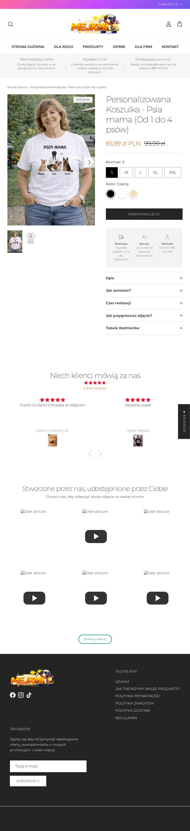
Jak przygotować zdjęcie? (129, 315)
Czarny (110, 194)
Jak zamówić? (118, 290)
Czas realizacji (118, 303)
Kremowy (133, 194)
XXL (172, 171)
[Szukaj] (10, 24)
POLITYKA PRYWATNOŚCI (137, 696)
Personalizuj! (144, 214)
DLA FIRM (143, 46)
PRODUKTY (93, 46)
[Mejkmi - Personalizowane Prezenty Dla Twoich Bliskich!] (95, 24)
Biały (122, 194)
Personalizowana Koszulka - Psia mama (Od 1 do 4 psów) (68, 87)
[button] (91, 453)
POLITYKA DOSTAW (132, 710)
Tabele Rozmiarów (122, 328)
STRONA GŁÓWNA (28, 46)
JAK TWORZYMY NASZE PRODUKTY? (147, 689)
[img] (94, 382)
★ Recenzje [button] (184, 421)
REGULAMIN (126, 718)
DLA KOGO (63, 46)
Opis (110, 278)
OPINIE (119, 46)
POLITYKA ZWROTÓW (134, 703)
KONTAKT (170, 46)
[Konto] (168, 24)
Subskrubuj (28, 781)
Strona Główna (17, 87)
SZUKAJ (122, 681)
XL (155, 171)
